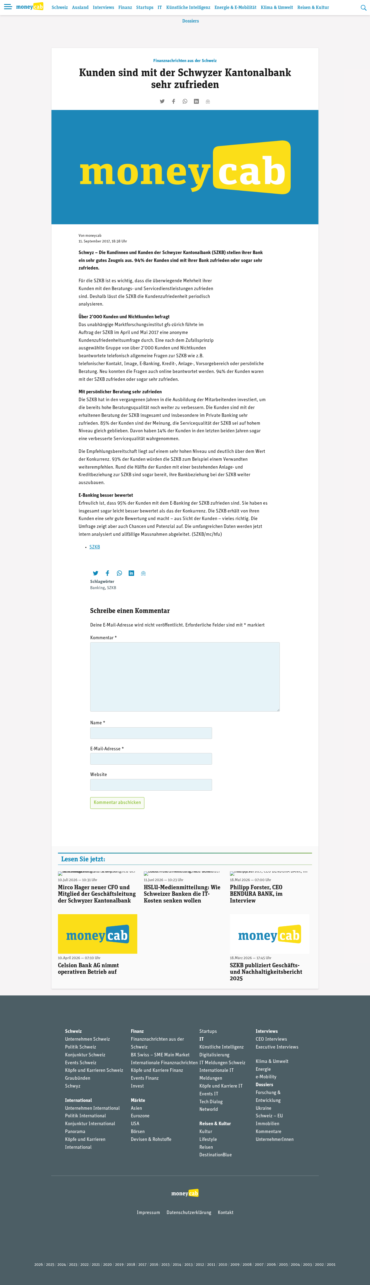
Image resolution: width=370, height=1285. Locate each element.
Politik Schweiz (80, 1047)
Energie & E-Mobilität (236, 7)
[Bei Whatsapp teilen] (185, 101)
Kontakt (225, 1213)
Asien (136, 1108)
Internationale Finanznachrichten (164, 1063)
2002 (319, 1265)
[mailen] (208, 101)
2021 (96, 1265)
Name (97, 723)
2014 (177, 1265)
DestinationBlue (215, 1155)
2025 (50, 1265)
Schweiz (60, 7)
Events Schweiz (80, 1063)
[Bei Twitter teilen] (162, 101)
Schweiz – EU (269, 1116)
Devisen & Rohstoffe (151, 1139)
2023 (73, 1265)
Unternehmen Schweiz (87, 1039)
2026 (38, 1265)
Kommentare (268, 1132)
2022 (84, 1265)
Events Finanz (145, 1078)
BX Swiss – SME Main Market (160, 1055)
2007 (259, 1265)
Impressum (148, 1213)
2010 (223, 1265)
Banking (97, 588)
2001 (331, 1265)
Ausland (80, 7)
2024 (61, 1265)
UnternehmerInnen (275, 1139)
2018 (131, 1265)
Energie (263, 1069)
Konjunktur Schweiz (85, 1055)
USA (135, 1124)
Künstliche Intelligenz (188, 7)
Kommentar (103, 638)
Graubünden (77, 1078)
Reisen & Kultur (313, 7)
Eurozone (140, 1116)
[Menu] (8, 7)
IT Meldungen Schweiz (222, 1063)
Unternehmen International (92, 1108)
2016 (154, 1265)
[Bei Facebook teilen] (174, 101)
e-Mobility (266, 1077)
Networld (208, 1109)
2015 (165, 1265)
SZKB (94, 547)
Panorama (75, 1132)
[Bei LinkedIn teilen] (196, 101)
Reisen (206, 1147)
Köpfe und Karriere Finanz (157, 1070)
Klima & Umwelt (277, 7)
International (78, 1100)
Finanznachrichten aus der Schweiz (185, 61)
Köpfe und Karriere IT (221, 1086)
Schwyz (72, 1086)
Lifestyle (208, 1139)
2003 (307, 1265)
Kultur (205, 1132)
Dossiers (190, 21)
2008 (247, 1265)
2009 (235, 1265)
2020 (107, 1265)
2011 (211, 1265)
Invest (137, 1086)
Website (98, 775)
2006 (271, 1265)
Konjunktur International (90, 1124)
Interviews (103, 7)
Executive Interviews (277, 1047)
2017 (142, 1265)
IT (160, 7)
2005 (283, 1265)
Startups (144, 7)
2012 (200, 1265)
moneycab (93, 236)
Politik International (85, 1116)
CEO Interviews (271, 1039)
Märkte (138, 1100)
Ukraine (263, 1108)
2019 (119, 1265)
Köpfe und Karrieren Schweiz (94, 1070)
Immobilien (267, 1124)
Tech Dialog (211, 1102)
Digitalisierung (214, 1055)
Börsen (138, 1132)
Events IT (208, 1094)
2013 (188, 1265)
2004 (295, 1265)
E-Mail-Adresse (107, 749)
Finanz (125, 7)
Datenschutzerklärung (189, 1213)
